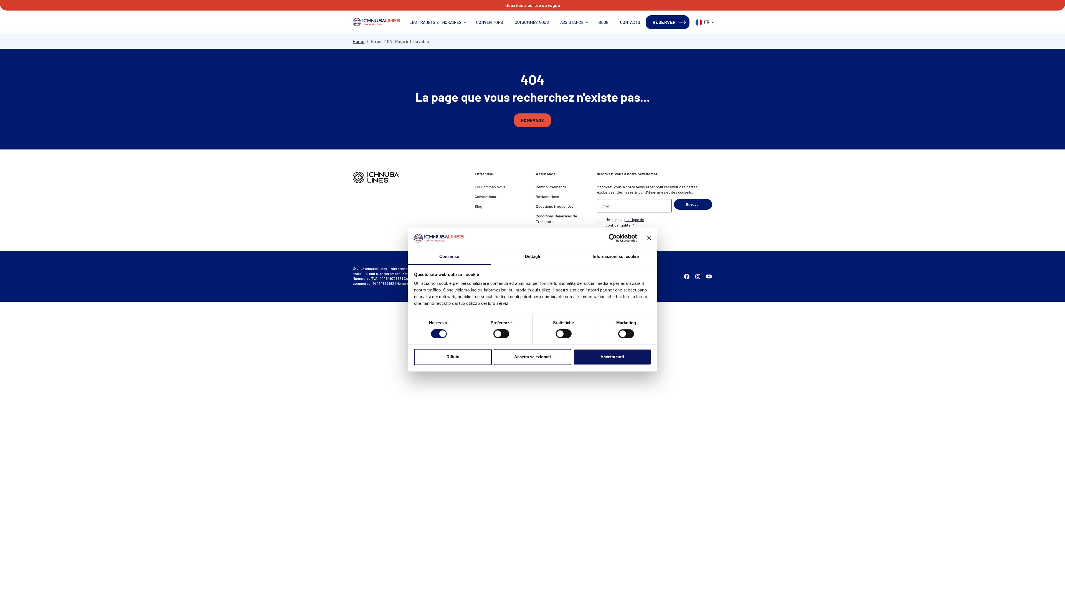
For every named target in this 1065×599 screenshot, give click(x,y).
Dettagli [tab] (532, 256)
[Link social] (686, 276)
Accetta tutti (612, 356)
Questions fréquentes (554, 206)
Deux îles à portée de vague (532, 5)
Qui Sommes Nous (532, 22)
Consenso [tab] (449, 256)
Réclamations (547, 196)
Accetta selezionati (532, 356)
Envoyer (693, 204)
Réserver (664, 22)
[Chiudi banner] (649, 238)
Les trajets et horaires (435, 22)
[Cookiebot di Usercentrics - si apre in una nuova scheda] (613, 238)
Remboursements (551, 186)
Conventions (489, 22)
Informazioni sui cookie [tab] (615, 256)
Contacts (630, 22)
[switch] (501, 333)
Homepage (532, 120)
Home (358, 41)
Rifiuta (453, 356)
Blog (603, 22)
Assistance (572, 22)
